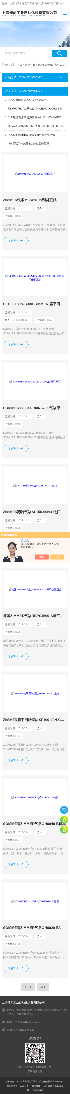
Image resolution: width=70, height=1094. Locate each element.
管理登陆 (36, 1086)
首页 (19, 64)
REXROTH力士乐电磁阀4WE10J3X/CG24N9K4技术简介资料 (37, 108)
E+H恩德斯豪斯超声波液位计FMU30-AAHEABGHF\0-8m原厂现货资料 (37, 117)
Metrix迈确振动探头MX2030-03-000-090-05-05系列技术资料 (37, 126)
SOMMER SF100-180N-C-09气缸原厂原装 (35, 408)
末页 (43, 987)
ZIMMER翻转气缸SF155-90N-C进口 (32, 512)
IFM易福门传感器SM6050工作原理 (28, 143)
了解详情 (13, 240)
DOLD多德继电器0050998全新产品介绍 (31, 134)
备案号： (24, 1086)
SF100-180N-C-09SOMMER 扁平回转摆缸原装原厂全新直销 (35, 304)
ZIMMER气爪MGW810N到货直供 (30, 200)
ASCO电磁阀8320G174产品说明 (27, 99)
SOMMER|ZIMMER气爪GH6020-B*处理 (35, 928)
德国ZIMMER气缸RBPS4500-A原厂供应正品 (35, 616)
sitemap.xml (38, 1090)
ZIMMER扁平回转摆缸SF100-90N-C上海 (35, 720)
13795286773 (64, 810)
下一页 (28, 987)
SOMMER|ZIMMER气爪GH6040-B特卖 (34, 824)
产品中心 (30, 64)
